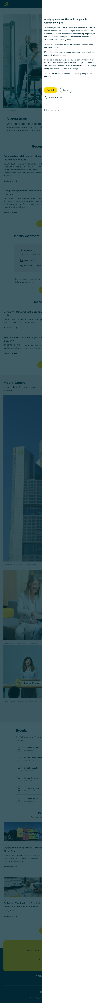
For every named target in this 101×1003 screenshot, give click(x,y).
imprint (50, 76)
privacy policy (80, 73)
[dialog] (50, 501)
